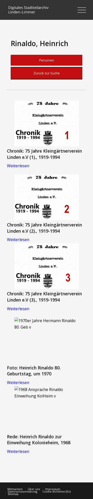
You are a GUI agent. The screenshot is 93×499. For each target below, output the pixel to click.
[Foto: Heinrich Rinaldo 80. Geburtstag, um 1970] (46, 340)
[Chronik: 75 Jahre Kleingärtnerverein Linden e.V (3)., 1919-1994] (46, 266)
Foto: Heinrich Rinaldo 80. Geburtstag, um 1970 (34, 371)
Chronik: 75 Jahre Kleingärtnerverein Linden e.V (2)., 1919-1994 (44, 228)
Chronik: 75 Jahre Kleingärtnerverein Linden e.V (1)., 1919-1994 (44, 154)
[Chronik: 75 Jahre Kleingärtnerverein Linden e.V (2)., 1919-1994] (46, 197)
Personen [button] (46, 60)
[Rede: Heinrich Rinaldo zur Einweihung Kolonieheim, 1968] (46, 409)
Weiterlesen (18, 165)
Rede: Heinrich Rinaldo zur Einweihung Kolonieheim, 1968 (38, 440)
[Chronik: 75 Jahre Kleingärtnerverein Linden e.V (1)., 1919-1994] (46, 123)
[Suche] (67, 10)
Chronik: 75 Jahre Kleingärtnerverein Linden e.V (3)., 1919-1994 (44, 297)
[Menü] (79, 10)
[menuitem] (67, 10)
